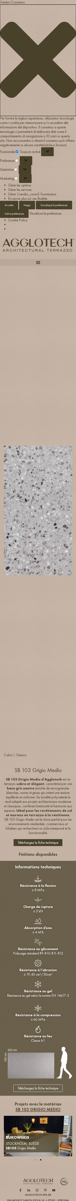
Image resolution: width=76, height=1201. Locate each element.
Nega (27, 205)
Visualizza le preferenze (54, 205)
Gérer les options (19, 185)
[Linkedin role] (29, 1190)
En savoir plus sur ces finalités (27, 198)
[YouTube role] (54, 1190)
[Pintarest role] (46, 1190)
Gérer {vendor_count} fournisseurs (32, 194)
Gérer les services (20, 189)
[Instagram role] (38, 1190)
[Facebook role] (21, 1190)
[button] (38, 60)
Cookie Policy (17, 220)
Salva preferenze (14, 213)
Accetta (9, 205)
